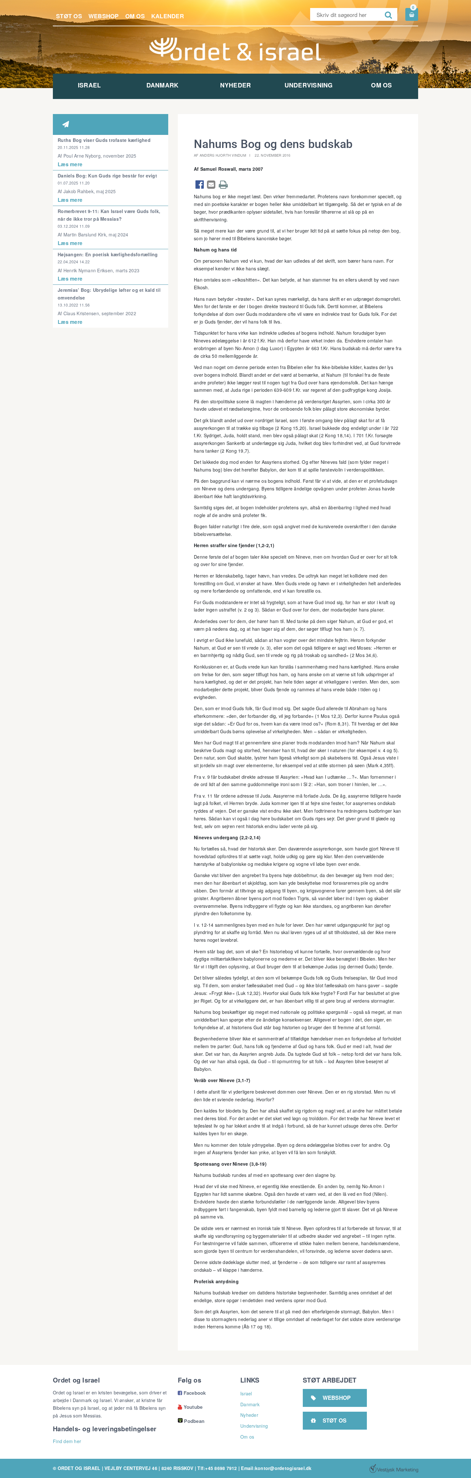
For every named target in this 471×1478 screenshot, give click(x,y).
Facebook (192, 1392)
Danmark (162, 85)
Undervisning (309, 85)
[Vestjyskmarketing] (393, 1468)
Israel (89, 85)
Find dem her (67, 1441)
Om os (135, 16)
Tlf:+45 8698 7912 (217, 1468)
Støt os (69, 16)
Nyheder (235, 85)
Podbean (194, 1421)
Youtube (190, 1406)
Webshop (103, 16)
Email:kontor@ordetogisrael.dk (276, 1468)
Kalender (167, 16)
